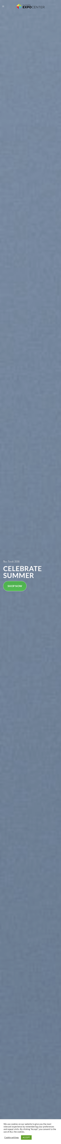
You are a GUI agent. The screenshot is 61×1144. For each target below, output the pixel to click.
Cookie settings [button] (11, 1137)
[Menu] (3, 6)
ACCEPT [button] (26, 1137)
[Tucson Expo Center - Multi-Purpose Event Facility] (30, 6)
